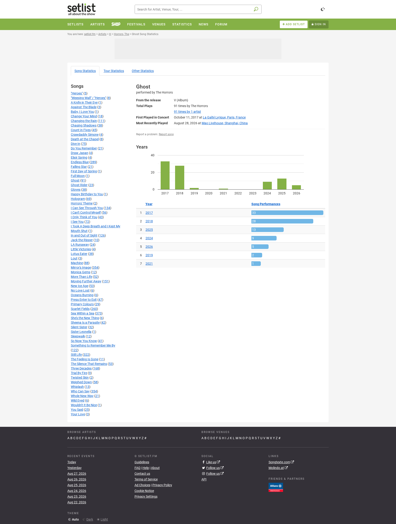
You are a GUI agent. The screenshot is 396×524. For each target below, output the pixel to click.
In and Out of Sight (84, 235)
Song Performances (265, 204)
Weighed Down (81, 382)
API (203, 479)
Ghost (75, 180)
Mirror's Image (81, 267)
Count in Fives (81, 130)
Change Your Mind (84, 116)
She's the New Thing (85, 318)
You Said (77, 409)
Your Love (78, 414)
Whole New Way (82, 396)
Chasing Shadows (83, 125)
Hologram (78, 199)
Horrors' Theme (82, 203)
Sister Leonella (81, 332)
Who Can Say (80, 391)
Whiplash (77, 387)
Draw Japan (79, 153)
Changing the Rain (84, 121)
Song (85, 71)
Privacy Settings (146, 496)
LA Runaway (80, 244)
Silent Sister (79, 327)
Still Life (76, 354)
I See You (77, 221)
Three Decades (81, 368)
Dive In (75, 144)
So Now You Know (84, 341)
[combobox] (198, 9)
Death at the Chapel (85, 139)
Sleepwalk (78, 336)
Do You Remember (84, 148)
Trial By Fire (79, 373)
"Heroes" (77, 93)
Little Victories (81, 249)
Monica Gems (80, 272)
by (187, 111)
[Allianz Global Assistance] (276, 487)
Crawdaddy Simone (85, 134)
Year (149, 204)
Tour (114, 71)
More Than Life (81, 277)
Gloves (75, 189)
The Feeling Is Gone (84, 359)
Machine (77, 263)
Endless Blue (80, 162)
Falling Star (79, 166)
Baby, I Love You (82, 111)
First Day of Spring (84, 171)
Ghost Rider (79, 185)
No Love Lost (80, 290)
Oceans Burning (82, 295)
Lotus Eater (79, 254)
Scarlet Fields (80, 309)
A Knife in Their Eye (84, 102)
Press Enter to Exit (84, 299)
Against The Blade (83, 107)
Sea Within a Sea (82, 313)
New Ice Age (79, 286)
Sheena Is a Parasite (85, 322)
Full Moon (78, 176)
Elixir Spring (79, 157)
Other (143, 71)
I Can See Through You (87, 208)
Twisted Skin (80, 377)
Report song (166, 134)
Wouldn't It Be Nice (84, 405)
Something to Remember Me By (93, 345)
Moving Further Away (86, 281)
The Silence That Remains (89, 364)
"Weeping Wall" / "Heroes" (88, 98)
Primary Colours (82, 304)
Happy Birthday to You (87, 194)
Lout (74, 258)
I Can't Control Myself (86, 212)
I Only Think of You (84, 217)
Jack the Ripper (82, 240)
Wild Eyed (77, 400)
